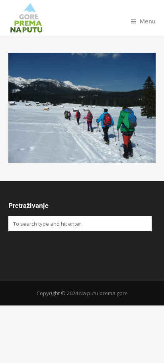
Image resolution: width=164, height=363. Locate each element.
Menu (148, 21)
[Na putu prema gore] (82, 18)
